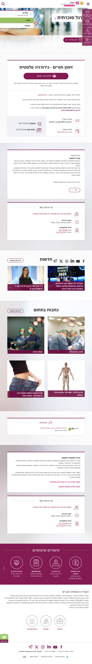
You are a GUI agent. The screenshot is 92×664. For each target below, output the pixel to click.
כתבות (27, 25)
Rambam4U (42, 95)
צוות (28, 20)
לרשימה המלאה (15, 260)
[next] (5, 568)
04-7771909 (63, 230)
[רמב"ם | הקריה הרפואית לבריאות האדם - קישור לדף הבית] (69, 4)
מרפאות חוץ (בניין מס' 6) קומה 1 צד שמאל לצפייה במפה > (51, 213)
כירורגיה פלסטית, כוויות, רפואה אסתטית (53, 428)
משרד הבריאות (50, 651)
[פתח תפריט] (88, 4)
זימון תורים (71, 40)
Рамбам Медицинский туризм (30, 651)
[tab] (87, 13)
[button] (17, 14)
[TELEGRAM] (55, 263)
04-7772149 (25, 129)
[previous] (87, 568)
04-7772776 (61, 232)
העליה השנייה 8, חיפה (65, 651)
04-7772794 (27, 123)
